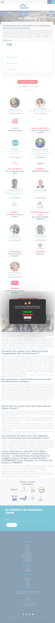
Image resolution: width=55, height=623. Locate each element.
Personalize (27, 317)
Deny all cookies (28, 314)
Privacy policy (27, 320)
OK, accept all (28, 312)
